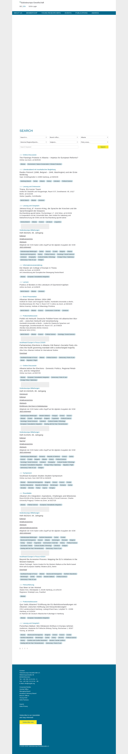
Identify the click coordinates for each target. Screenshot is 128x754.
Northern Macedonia (27, 485)
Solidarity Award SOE (21, 106)
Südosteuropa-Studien (21, 97)
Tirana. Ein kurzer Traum (30, 189)
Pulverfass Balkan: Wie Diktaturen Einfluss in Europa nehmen (46, 626)
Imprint (22, 704)
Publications (81, 13)
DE (21, 6)
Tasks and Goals (19, 25)
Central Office (24, 689)
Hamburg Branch (26, 181)
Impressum (24, 394)
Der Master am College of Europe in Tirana (38, 268)
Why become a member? (22, 44)
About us (18, 13)
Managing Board (25, 691)
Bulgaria (62, 251)
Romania (42, 456)
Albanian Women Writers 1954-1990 (35, 299)
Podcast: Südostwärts (21, 99)
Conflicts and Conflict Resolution (37, 640)
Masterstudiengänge (20, 66)
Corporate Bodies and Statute (23, 30)
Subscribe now (28, 722)
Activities (17, 27)
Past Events (18, 77)
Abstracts (23, 242)
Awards (95, 13)
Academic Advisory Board (28, 693)
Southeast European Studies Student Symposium (41, 476)
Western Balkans (44, 415)
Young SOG (18, 53)
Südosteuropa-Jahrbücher (22, 94)
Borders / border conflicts (57, 640)
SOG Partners (24, 700)
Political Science (67, 181)
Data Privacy (24, 706)
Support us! (18, 37)
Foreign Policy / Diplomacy (66, 257)
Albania (23, 164)
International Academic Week (23, 58)
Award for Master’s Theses (22, 113)
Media (22, 360)
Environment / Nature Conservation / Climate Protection (44, 164)
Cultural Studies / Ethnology (46, 257)
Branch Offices (24, 695)
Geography (32, 257)
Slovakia (23, 488)
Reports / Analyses (20, 92)
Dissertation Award (20, 111)
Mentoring (17, 56)
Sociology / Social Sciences (65, 254)
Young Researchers (51, 13)
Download (23, 353)
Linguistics (58, 222)
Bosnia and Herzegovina (28, 254)
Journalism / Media (26, 545)
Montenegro (38, 418)
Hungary (54, 415)
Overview (17, 51)
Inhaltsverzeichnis (26, 239)
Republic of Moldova (53, 456)
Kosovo (41, 222)
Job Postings (18, 32)
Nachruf (22, 441)
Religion (40, 260)
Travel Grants (19, 68)
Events (68, 13)
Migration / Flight (32, 360)
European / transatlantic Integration (38, 276)
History (49, 181)
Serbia (35, 181)
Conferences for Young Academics (24, 61)
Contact (17, 35)
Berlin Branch (25, 200)
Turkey (38, 488)
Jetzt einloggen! (25, 247)
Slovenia (31, 488)
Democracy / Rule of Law (28, 260)
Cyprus (45, 488)
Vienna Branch (25, 222)
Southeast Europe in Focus (22, 89)
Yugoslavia (55, 418)
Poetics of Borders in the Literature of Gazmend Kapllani (44, 285)
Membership (31, 13)
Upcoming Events (20, 75)
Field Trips (18, 80)
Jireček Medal (19, 116)
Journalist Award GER (21, 108)
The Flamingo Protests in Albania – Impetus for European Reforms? (49, 158)
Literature (57, 181)
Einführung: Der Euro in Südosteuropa (33, 406)
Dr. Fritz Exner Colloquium (22, 63)
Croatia (55, 251)
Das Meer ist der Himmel (30, 587)
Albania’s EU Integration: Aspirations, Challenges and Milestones (48, 496)
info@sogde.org (29, 683)
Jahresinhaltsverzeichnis (28, 528)
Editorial (23, 236)
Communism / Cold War (52, 310)
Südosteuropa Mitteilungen (22, 87)
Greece (62, 415)
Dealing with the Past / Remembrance (55, 424)
